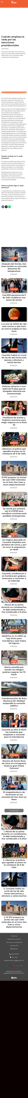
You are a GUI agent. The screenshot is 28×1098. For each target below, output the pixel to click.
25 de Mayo (14, 755)
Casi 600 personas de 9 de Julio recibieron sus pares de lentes (14, 297)
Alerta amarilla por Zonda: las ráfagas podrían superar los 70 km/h (14, 671)
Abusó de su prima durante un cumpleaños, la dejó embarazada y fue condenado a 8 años (14, 608)
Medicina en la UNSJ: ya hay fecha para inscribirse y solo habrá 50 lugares (14, 639)
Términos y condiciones (14, 942)
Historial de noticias (14, 939)
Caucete (14, 349)
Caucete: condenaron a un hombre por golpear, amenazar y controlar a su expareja (14, 577)
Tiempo (14, 258)
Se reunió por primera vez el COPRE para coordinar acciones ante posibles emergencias (14, 512)
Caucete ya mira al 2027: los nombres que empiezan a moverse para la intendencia (14, 733)
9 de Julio (14, 289)
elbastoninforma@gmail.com (14, 960)
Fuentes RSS (14, 945)
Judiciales (14, 443)
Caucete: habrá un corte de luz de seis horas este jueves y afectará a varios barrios (14, 359)
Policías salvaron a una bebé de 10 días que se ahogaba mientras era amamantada (14, 390)
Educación (14, 630)
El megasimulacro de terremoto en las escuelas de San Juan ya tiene (14, 796)
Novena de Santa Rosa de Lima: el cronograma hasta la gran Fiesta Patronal (14, 764)
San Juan (14, 318)
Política (14, 724)
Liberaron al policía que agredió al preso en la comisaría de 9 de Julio (14, 451)
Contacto (14, 936)
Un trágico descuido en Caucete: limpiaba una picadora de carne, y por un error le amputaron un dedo (14, 545)
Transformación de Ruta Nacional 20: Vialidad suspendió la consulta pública (14, 702)
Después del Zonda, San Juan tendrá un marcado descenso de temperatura (14, 267)
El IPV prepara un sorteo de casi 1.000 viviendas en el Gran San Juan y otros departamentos (14, 481)
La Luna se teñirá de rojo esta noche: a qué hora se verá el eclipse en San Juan (14, 327)
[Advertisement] (14, 21)
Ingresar (15, 949)
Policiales (14, 380)
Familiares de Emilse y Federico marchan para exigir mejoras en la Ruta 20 (14, 421)
